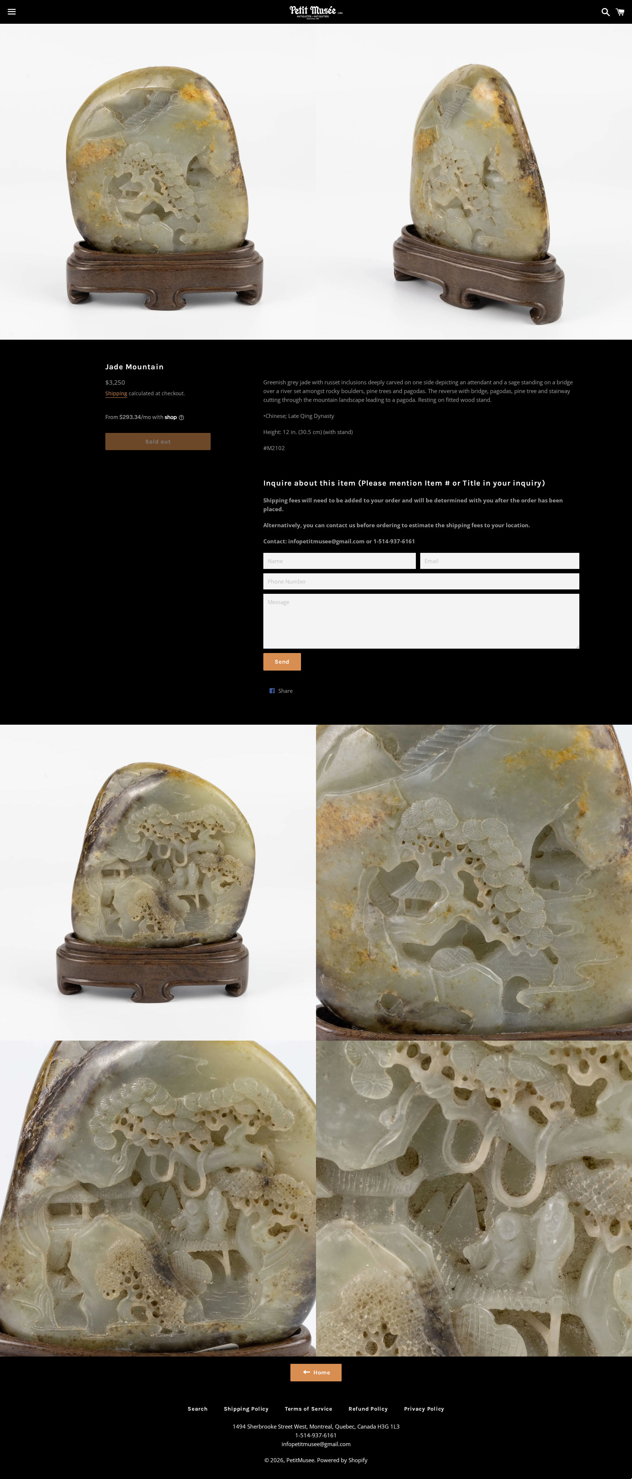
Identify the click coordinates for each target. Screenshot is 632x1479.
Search (198, 1409)
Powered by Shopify (342, 1460)
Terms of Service (308, 1409)
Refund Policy (368, 1409)
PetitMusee (300, 1460)
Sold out (157, 441)
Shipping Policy (246, 1409)
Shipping (116, 393)
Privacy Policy (424, 1409)
